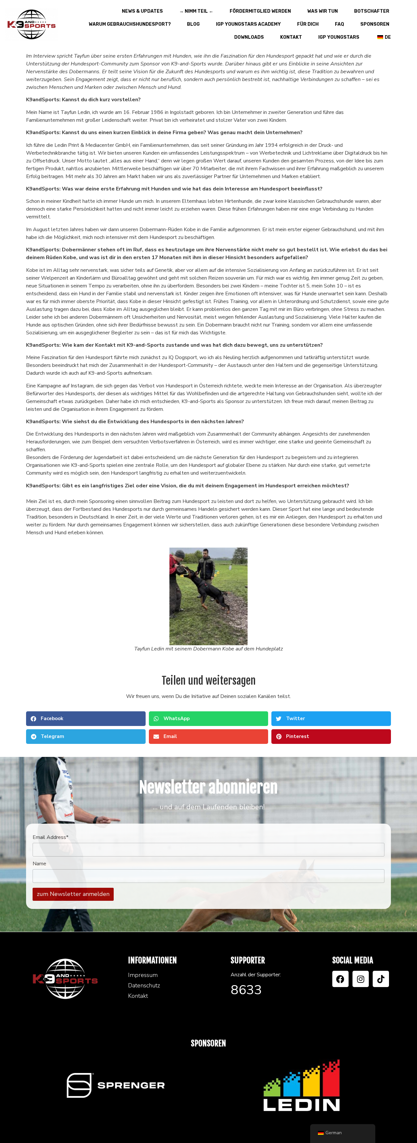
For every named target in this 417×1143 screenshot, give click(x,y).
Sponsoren (374, 24)
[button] (86, 718)
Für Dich (308, 24)
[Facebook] (340, 979)
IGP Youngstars (338, 37)
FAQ (339, 24)
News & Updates (142, 11)
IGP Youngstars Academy (248, 24)
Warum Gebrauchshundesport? (130, 24)
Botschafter (371, 11)
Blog (193, 24)
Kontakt (291, 37)
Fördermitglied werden (260, 11)
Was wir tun (322, 11)
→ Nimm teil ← (196, 11)
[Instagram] (360, 979)
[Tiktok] (381, 979)
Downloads (249, 37)
